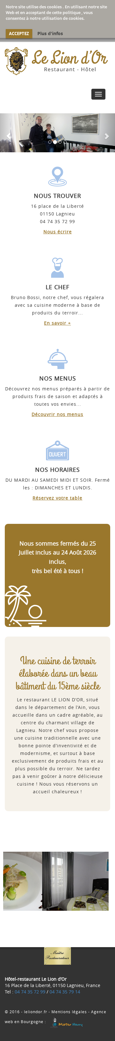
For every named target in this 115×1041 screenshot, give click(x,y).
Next (102, 881)
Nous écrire (57, 232)
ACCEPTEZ (19, 33)
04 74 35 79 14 (65, 992)
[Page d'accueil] (57, 61)
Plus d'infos (50, 33)
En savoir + (57, 323)
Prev (13, 881)
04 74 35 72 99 (30, 992)
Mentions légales (69, 1012)
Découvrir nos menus (57, 414)
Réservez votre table (57, 498)
